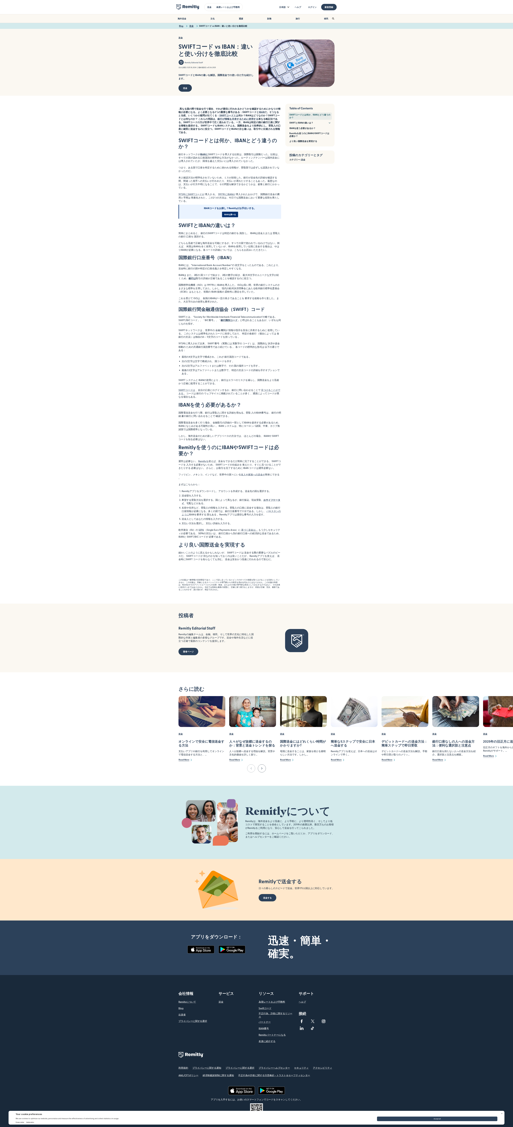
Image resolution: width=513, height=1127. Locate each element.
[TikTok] (313, 1028)
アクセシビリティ (322, 1067)
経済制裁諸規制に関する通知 (218, 1075)
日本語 (282, 7)
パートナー (265, 1021)
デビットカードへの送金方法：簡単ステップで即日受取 (405, 743)
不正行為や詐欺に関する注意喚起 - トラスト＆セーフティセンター (274, 1075)
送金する (267, 897)
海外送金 (182, 18)
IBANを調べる (230, 214)
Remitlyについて (187, 1001)
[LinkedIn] (302, 1028)
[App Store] (201, 949)
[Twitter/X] (313, 1021)
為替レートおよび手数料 (228, 7)
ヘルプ (298, 7)
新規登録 (329, 7)
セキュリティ (301, 1067)
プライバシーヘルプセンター (274, 1067)
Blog (180, 1008)
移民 (326, 18)
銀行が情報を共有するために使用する (237, 118)
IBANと (204, 154)
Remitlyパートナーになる (272, 1034)
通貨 (241, 18)
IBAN (262, 112)
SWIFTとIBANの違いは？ (301, 122)
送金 (209, 7)
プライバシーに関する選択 (192, 1021)
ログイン (312, 7)
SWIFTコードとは (228, 115)
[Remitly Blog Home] (187, 7)
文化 (212, 18)
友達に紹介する (267, 1041)
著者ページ (188, 651)
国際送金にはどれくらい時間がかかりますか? (303, 743)
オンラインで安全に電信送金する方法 (201, 743)
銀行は (192, 278)
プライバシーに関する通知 (206, 1067)
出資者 (182, 1014)
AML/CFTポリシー (188, 1075)
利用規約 (183, 1067)
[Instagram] (324, 1021)
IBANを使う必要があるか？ (302, 128)
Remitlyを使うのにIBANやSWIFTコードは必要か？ (309, 134)
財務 (269, 18)
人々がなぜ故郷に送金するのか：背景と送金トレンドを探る (252, 743)
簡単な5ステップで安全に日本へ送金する (353, 743)
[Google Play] (232, 949)
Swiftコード (265, 1008)
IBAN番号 (264, 1028)
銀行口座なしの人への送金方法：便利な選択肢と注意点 (453, 743)
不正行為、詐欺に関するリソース (275, 1015)
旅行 (298, 18)
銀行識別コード (229, 320)
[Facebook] (302, 1021)
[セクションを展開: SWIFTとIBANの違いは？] (329, 122)
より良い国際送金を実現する (303, 141)
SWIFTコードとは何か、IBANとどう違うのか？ (309, 116)
